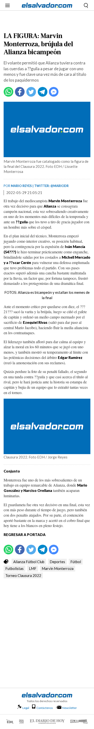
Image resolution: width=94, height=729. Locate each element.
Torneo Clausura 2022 (23, 575)
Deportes (57, 561)
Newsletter (69, 708)
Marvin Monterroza (58, 568)
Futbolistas (14, 568)
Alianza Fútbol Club (28, 561)
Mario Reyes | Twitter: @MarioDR (40, 186)
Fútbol (75, 561)
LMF (32, 568)
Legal (25, 708)
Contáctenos (44, 708)
